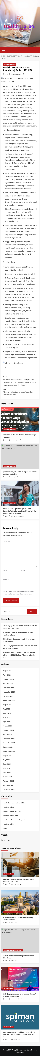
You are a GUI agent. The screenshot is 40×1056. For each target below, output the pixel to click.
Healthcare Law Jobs (9, 64)
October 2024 (8, 747)
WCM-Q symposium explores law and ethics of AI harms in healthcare (20, 647)
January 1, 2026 (15, 477)
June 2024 (7, 764)
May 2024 (6, 768)
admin (6, 74)
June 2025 (7, 713)
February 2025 (8, 730)
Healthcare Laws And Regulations (15, 820)
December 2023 (9, 789)
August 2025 (7, 705)
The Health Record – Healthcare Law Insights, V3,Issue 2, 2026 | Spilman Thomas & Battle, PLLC (19, 654)
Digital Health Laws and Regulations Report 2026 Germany (19, 640)
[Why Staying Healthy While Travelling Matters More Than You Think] (20, 864)
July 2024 (6, 760)
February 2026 (8, 679)
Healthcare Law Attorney (12, 811)
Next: (18, 392)
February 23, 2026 (15, 999)
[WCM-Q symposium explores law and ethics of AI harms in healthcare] (20, 979)
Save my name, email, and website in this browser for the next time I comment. (19, 592)
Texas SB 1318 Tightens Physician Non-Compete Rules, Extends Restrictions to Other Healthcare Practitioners (20, 511)
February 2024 (8, 781)
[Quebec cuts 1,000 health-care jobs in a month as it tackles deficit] (20, 456)
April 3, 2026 (14, 922)
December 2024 (9, 739)
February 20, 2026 (15, 1039)
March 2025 (7, 726)
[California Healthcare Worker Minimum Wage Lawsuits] (20, 419)
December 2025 (9, 688)
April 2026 (7, 675)
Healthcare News (9, 824)
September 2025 (9, 700)
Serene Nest (5, 840)
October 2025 (8, 696)
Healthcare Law (8, 807)
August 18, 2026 (15, 884)
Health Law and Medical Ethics (14, 803)
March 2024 (7, 777)
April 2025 (7, 722)
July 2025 (6, 709)
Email (23, 570)
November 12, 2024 (16, 74)
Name (5, 570)
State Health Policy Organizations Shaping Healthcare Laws (18, 633)
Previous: (20, 381)
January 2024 (8, 785)
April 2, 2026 (14, 961)
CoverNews (31, 1050)
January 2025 (8, 734)
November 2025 (9, 692)
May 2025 (6, 717)
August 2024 (7, 755)
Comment (7, 541)
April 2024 (7, 772)
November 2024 (9, 743)
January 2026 (8, 683)
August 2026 (7, 671)
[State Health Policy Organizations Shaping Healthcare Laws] (20, 902)
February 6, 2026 (15, 440)
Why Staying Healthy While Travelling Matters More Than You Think (20, 627)
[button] (3, 49)
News (5, 828)
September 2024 (9, 751)
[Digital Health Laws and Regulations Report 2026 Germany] (20, 940)
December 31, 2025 (16, 516)
